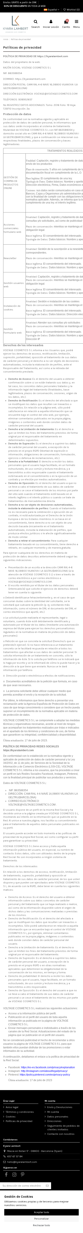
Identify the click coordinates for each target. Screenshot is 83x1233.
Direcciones (54, 1121)
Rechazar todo (41, 1225)
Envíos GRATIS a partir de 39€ (19, 2)
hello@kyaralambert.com (22, 1161)
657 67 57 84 (15, 1156)
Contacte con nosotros (60, 1133)
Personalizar (41, 1218)
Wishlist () (73, 9)
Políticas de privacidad (19, 1121)
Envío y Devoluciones (59, 1107)
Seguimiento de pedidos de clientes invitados (63, 1127)
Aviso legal (12, 1107)
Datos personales (57, 1116)
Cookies (11, 1116)
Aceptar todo (41, 1212)
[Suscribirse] (47, 1185)
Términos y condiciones (20, 1111)
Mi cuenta (53, 1111)
